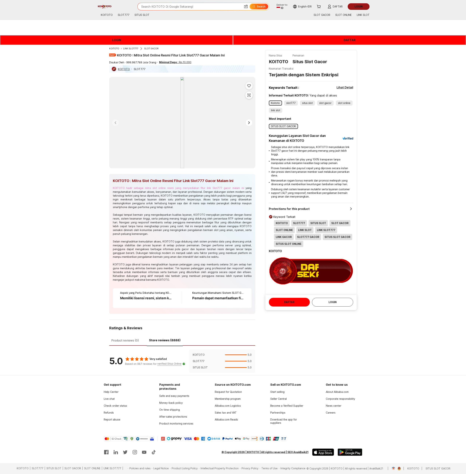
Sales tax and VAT (226, 412)
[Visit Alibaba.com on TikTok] (153, 452)
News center (333, 405)
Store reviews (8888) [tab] (165, 340)
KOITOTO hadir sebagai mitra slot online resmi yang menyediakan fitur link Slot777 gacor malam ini (178, 187)
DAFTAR (350, 40)
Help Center (111, 391)
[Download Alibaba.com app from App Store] (323, 452)
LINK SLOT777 (130, 48)
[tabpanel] (182, 361)
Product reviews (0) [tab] (125, 340)
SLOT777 (37, 468)
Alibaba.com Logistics (228, 405)
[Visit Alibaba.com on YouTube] (144, 452)
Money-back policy (171, 402)
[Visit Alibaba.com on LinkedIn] (115, 452)
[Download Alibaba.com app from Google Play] (350, 452)
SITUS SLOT (53, 468)
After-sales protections (173, 416)
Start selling (277, 391)
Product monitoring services (176, 423)
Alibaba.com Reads (226, 419)
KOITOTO (114, 48)
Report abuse (112, 419)
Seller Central (278, 398)
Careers (330, 412)
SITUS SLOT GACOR (438, 468)
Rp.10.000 (175, 62)
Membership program (228, 398)
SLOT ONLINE (92, 468)
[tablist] (182, 340)
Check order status (115, 405)
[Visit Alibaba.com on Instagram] (134, 452)
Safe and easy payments (174, 395)
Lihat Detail (345, 87)
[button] (246, 6)
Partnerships (277, 412)
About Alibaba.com (337, 391)
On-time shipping (169, 409)
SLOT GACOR (151, 48)
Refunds (109, 412)
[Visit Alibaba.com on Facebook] (106, 452)
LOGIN (116, 40)
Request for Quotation (228, 391)
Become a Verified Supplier (286, 405)
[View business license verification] (391, 468)
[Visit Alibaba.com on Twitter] (125, 452)
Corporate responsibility (340, 398)
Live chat (109, 398)
